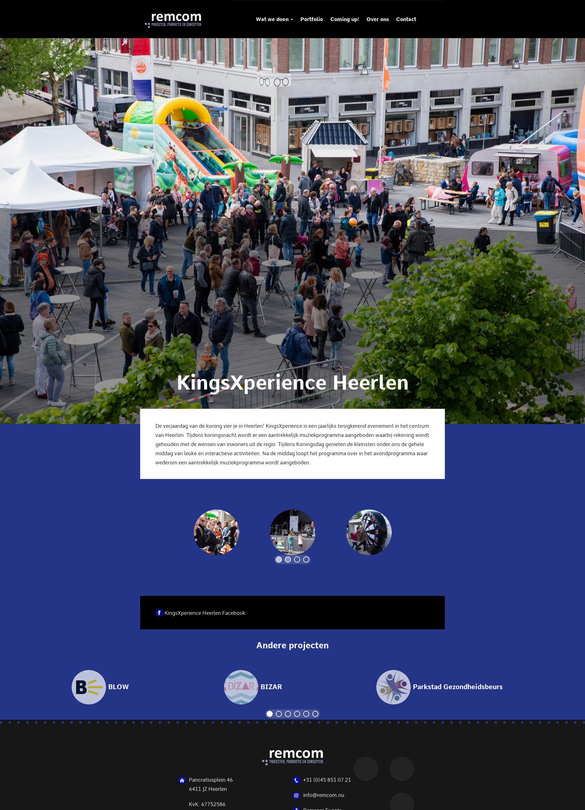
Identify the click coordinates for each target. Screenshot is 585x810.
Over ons (378, 19)
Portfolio (311, 19)
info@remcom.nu (323, 794)
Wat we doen (273, 19)
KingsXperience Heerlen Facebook (205, 612)
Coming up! (344, 19)
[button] (278, 559)
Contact (406, 19)
